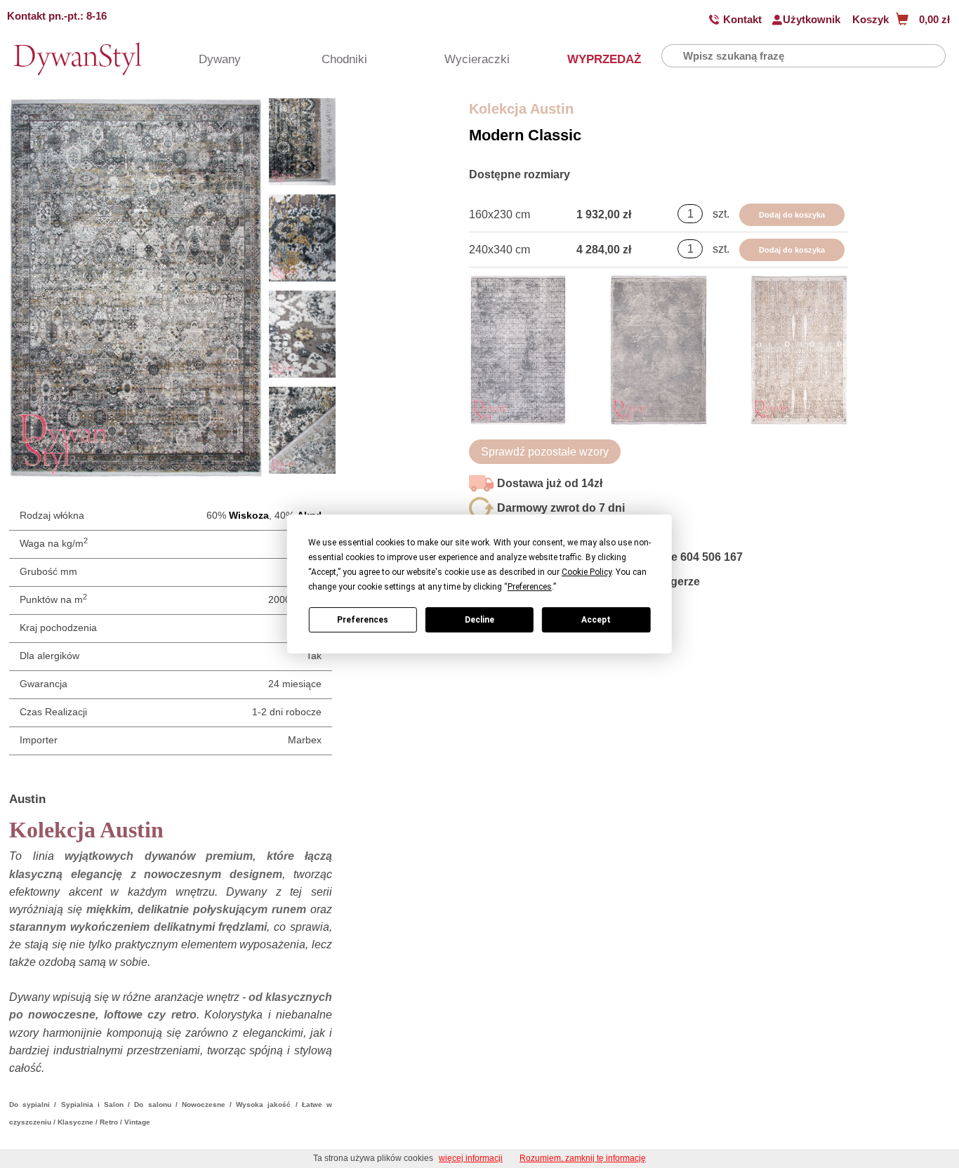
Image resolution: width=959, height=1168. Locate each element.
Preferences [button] (530, 587)
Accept (596, 620)
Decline (479, 620)
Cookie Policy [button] (586, 572)
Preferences (362, 620)
